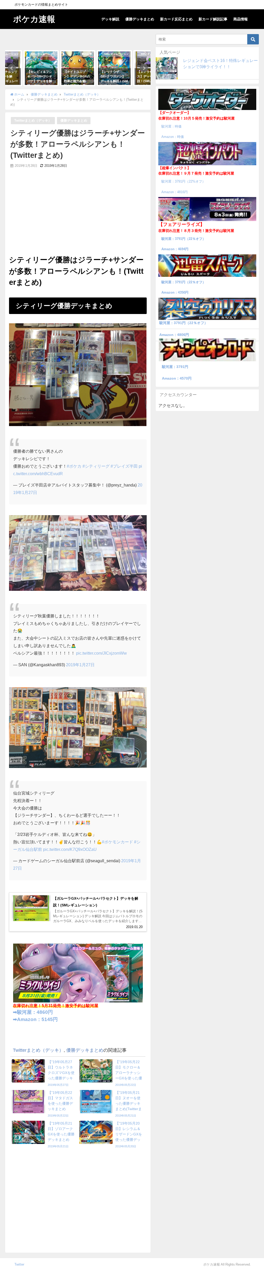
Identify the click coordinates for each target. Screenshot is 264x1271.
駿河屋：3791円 (175, 366)
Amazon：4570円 (177, 378)
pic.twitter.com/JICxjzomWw (101, 653)
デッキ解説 (110, 19)
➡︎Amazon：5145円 (35, 1019)
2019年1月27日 (80, 665)
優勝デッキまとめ (139, 19)
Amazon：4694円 (174, 249)
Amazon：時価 (172, 136)
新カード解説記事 (213, 19)
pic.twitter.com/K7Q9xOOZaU (70, 849)
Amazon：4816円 (174, 192)
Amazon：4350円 (174, 292)
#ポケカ (74, 466)
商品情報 (240, 19)
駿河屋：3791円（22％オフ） (183, 238)
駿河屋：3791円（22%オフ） (183, 181)
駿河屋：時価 (171, 126)
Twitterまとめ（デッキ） (33, 120)
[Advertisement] (78, 215)
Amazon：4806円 (174, 334)
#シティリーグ (96, 466)
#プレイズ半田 (124, 466)
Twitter (19, 1264)
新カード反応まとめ (176, 19)
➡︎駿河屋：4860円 (33, 1012)
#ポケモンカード (117, 842)
